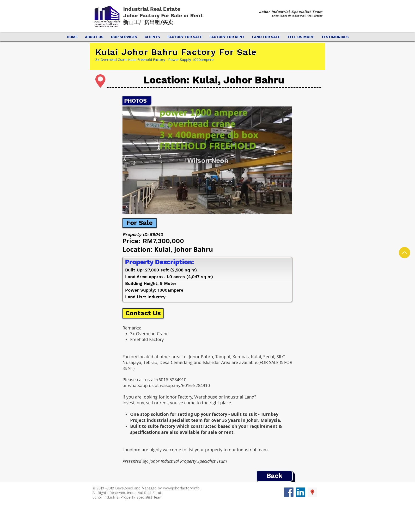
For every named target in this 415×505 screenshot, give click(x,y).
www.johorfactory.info (181, 488)
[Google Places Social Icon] (312, 492)
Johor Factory (142, 15)
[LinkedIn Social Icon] (300, 492)
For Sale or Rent (182, 15)
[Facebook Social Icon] (288, 492)
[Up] (404, 252)
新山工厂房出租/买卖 (148, 22)
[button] (207, 160)
